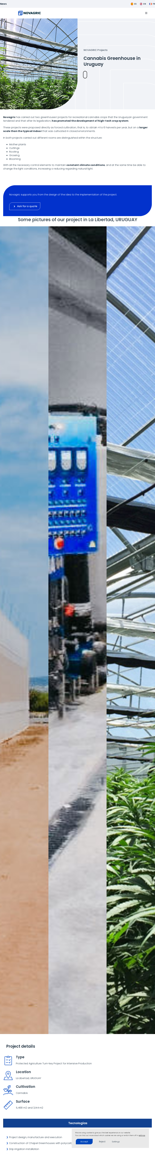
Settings (116, 1141)
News (3, 4)
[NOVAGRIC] (29, 12)
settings (142, 1135)
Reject (102, 1141)
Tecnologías (77, 1123)
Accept (84, 1141)
